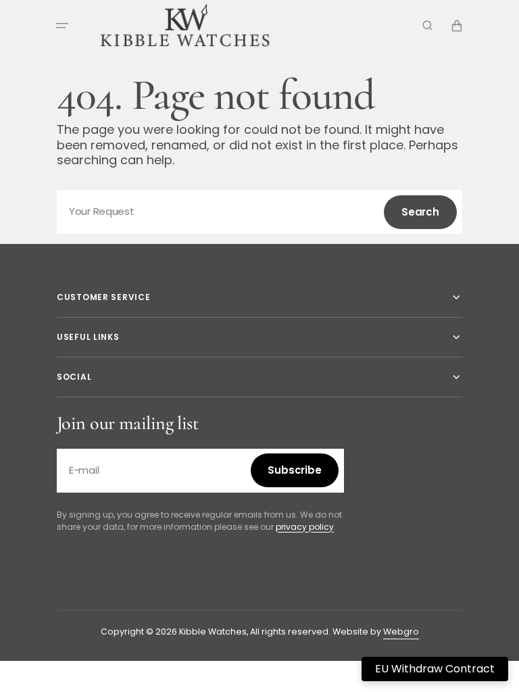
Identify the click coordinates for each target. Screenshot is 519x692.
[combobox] (259, 212)
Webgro (401, 631)
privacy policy (305, 527)
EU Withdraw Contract (435, 668)
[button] (62, 26)
